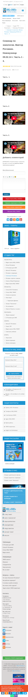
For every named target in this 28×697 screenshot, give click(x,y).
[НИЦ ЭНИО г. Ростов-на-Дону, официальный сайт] (9, 10)
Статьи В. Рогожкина (8, 547)
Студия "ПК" (16, 26)
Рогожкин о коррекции (11, 273)
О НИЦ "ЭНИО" (8, 514)
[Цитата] (11, 177)
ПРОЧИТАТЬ (7, 287)
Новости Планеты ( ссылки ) (13, 309)
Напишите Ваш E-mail (11, 366)
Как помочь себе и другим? (10, 585)
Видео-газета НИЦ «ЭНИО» (13, 262)
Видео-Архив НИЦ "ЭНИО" (12, 283)
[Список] (13, 177)
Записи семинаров (10, 343)
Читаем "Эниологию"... (11, 303)
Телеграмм (8, 630)
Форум (3, 22)
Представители (9, 528)
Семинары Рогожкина (18, 28)
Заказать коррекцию (6, 18)
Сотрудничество (7, 564)
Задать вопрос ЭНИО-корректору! (11, 588)
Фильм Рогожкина (10, 265)
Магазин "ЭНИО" (16, 18)
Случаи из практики (11, 295)
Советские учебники (11, 331)
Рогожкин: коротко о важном (13, 278)
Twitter (7, 640)
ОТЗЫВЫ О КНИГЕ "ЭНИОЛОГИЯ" (13, 502)
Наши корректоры (9, 521)
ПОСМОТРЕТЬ (8, 259)
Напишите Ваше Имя (10, 360)
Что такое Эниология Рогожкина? (11, 577)
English (6, 535)
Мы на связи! (6, 569)
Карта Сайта (22, 20)
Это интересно (9, 306)
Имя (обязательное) (8, 170)
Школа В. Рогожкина (11, 270)
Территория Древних (12, 300)
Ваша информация (6, 20)
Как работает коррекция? (9, 580)
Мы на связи (15, 20)
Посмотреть (7, 28)
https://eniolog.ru (21, 665)
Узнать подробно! (14, 248)
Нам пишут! (9, 297)
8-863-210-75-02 (7, 601)
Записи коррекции (10, 340)
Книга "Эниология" (10, 518)
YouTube (7, 644)
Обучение (5, 562)
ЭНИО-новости (20, 15)
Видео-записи (6, 552)
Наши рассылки (7, 567)
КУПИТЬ (6, 335)
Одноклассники (9, 637)
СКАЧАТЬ (6, 321)
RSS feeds (8, 647)
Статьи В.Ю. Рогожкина (12, 289)
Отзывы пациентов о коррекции (12, 477)
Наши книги (9, 337)
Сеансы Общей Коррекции (13, 281)
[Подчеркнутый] (7, 177)
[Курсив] (5, 177)
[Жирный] (4, 177)
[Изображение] (9, 177)
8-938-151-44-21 (7, 597)
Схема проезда (7, 609)
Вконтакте (8, 633)
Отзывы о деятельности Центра (12, 475)
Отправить (6, 194)
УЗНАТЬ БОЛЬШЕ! (9, 463)
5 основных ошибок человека (10, 583)
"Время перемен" (10, 315)
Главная (9, 26)
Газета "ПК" (9, 326)
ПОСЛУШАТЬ (7, 312)
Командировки (8, 525)
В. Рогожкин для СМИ (11, 267)
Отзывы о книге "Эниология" (11, 480)
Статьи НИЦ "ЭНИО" (11, 292)
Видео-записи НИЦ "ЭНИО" (13, 329)
